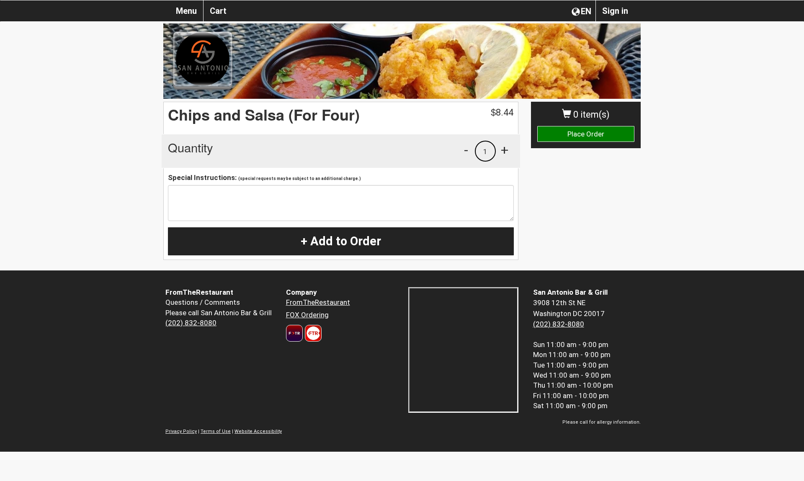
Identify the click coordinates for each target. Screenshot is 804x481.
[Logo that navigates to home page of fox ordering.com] (312, 333)
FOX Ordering (307, 315)
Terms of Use (216, 431)
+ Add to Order (341, 241)
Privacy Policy (181, 431)
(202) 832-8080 (190, 323)
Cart (218, 11)
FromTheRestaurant (318, 302)
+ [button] (504, 150)
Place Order (585, 134)
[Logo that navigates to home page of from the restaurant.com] (294, 333)
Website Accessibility (258, 431)
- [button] (466, 150)
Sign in (615, 11)
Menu (186, 11)
